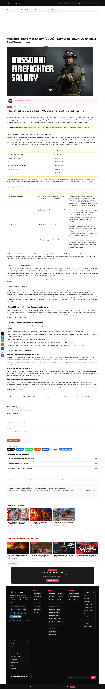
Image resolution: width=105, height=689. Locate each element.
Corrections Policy (15, 656)
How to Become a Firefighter (80, 127)
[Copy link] (2, 352)
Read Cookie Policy (64, 686)
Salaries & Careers (88, 610)
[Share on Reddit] (2, 344)
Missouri (9, 117)
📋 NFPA (81, 3)
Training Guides (88, 607)
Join (93, 677)
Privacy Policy (14, 659)
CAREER (56, 542)
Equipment (52, 606)
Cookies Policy (14, 662)
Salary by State (37, 609)
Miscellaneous (52, 631)
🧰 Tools (61, 3)
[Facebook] (10, 612)
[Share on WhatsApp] (2, 340)
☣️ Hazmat (67, 3)
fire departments (15, 181)
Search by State (73, 599)
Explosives (52, 609)
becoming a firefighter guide (47, 397)
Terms (12, 665)
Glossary (86, 623)
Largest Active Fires (74, 596)
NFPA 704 (59, 599)
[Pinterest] (18, 612)
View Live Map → (52, 580)
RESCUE (9, 509)
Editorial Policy (14, 653)
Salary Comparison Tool (55, 127)
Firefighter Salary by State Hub (29, 127)
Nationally (10, 137)
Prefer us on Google (15, 616)
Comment (9, 428)
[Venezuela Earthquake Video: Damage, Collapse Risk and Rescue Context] (18, 517)
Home (8, 9)
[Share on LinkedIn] (2, 348)
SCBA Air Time (37, 603)
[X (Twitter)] (25, 612)
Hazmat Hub (52, 593)
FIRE (55, 509)
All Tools (86, 598)
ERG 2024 (51, 599)
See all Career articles (13, 563)
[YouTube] (14, 612)
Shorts (24, 609)
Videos (86, 613)
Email (16, 422)
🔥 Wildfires (74, 3)
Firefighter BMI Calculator (52, 480)
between (55, 256)
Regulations (52, 596)
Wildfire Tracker (88, 604)
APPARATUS (33, 542)
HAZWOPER (60, 596)
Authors (13, 646)
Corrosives (52, 628)
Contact (13, 649)
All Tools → (36, 612)
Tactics (61, 603)
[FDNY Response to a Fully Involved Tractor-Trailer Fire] (41, 517)
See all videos (11, 529)
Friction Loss (37, 606)
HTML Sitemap (88, 626)
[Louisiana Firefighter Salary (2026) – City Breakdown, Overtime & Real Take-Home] (87, 551)
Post (13, 9)
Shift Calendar (66, 480)
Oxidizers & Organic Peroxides (56, 618)
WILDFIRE (10, 542)
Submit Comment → (13, 440)
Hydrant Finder (37, 593)
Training (23, 606)
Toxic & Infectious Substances (56, 621)
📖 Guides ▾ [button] (88, 3)
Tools (11, 606)
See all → (95, 479)
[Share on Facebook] (2, 337)
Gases (58, 609)
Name (8, 416)
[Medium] (21, 612)
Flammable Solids (53, 615)
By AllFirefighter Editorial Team (22, 100)
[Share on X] (2, 333)
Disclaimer (13, 668)
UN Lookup (60, 593)
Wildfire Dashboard (74, 593)
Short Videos (87, 616)
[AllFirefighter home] (14, 3)
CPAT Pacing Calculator (36, 480)
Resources (18, 609)
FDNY (32, 509)
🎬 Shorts (22, 106)
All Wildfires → (72, 603)
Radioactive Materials (54, 625)
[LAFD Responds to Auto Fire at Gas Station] (64, 517)
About (12, 643)
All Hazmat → (52, 634)
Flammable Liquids (54, 612)
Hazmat (17, 606)
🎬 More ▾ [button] (95, 3)
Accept (72, 686)
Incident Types (53, 603)
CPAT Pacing (37, 599)
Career (17, 9)
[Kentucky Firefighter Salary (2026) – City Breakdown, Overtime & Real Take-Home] (64, 551)
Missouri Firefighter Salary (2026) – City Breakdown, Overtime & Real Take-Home (40, 9)
